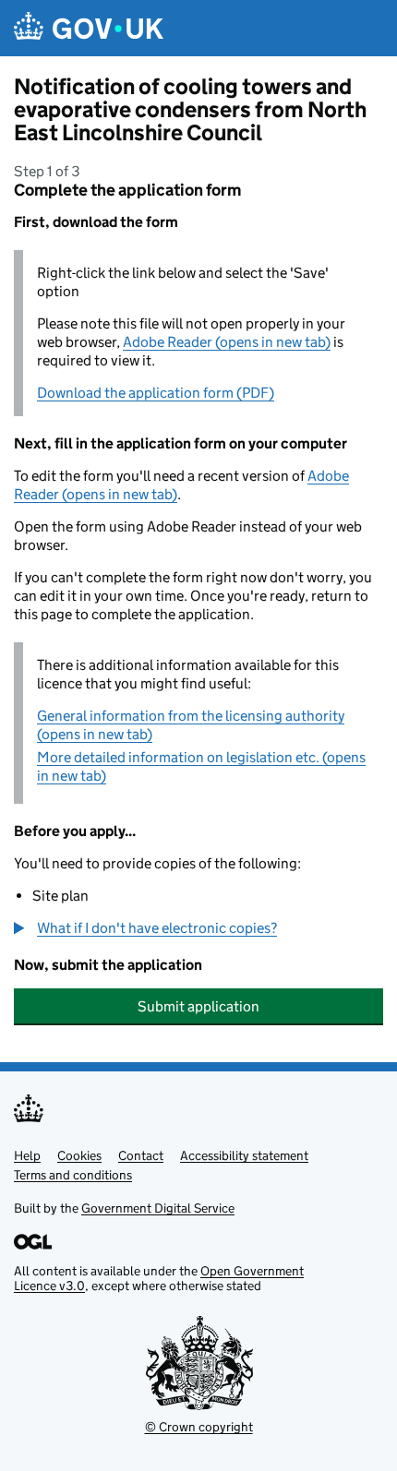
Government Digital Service (158, 1208)
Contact (140, 1155)
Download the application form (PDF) (155, 392)
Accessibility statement (244, 1155)
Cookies (79, 1155)
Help (27, 1155)
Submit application (198, 1006)
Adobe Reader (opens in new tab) (227, 342)
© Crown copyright (199, 1426)
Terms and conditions (73, 1174)
